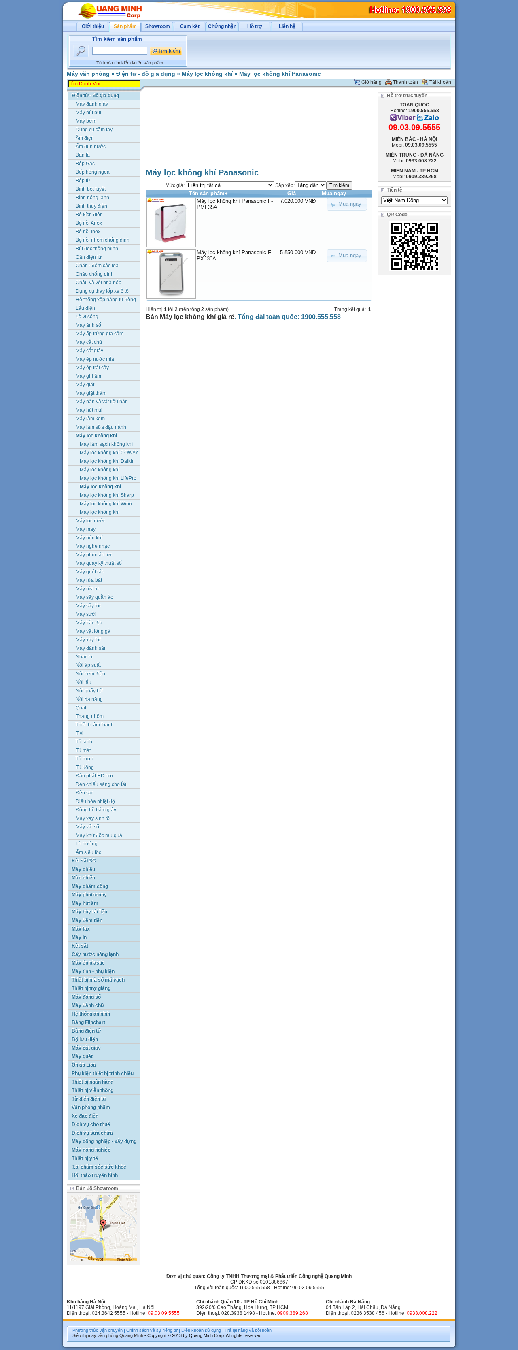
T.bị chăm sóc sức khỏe (99, 1167)
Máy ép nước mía (95, 359)
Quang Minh (131, 1335)
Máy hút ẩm (85, 903)
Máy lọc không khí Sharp (107, 495)
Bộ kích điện (89, 214)
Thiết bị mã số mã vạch (98, 980)
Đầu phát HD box (95, 776)
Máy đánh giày (92, 104)
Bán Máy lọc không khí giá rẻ (190, 316)
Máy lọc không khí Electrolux (99, 470)
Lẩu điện (85, 308)
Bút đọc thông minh (97, 248)
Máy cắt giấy (89, 350)
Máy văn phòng (88, 73)
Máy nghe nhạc (93, 546)
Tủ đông (85, 767)
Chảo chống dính (95, 274)
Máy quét (82, 1056)
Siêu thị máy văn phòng (95, 1335)
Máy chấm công (90, 886)
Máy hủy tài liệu (89, 912)
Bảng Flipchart (88, 1022)
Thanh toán (405, 82)
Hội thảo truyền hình (95, 1175)
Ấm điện (85, 138)
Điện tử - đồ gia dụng (145, 73)
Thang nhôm (90, 716)
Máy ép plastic (88, 963)
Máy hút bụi (88, 112)
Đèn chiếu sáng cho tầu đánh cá (102, 784)
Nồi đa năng (89, 699)
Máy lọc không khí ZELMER (99, 512)
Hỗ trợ (254, 26)
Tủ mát (83, 750)
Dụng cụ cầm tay (94, 129)
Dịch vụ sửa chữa (92, 1133)
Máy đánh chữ (88, 1005)
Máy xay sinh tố (93, 818)
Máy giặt (85, 385)
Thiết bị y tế (85, 1158)
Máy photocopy (89, 895)
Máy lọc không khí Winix (106, 504)
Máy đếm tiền (87, 920)
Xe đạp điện (85, 1116)
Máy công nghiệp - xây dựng (104, 1141)
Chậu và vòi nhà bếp (98, 282)
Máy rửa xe (88, 589)
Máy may (86, 529)
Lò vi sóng (87, 316)
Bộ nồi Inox (88, 231)
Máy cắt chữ (89, 342)
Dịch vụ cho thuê (91, 1124)
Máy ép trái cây (92, 368)
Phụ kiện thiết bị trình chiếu (103, 1073)
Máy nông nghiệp (91, 1150)
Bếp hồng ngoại (93, 172)
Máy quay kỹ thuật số (99, 563)
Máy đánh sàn (91, 648)
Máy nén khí (89, 538)
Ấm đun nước (91, 146)
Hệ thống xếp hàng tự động (106, 299)
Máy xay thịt (89, 640)
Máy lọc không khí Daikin (107, 461)
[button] (347, 204)
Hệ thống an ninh (91, 1014)
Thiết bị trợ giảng (91, 988)
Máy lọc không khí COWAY (109, 453)
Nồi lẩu (83, 682)
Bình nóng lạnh (92, 197)
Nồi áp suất (88, 665)
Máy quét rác (90, 572)
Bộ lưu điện (85, 1039)
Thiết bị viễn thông (92, 1090)
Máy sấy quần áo (94, 597)
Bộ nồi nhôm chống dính (103, 240)
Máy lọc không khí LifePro (108, 478)
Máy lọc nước (91, 521)
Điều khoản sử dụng (201, 1330)
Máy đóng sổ (86, 997)
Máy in (79, 937)
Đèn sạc (85, 793)
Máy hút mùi (89, 410)
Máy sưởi (86, 614)
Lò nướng (87, 844)
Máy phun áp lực (94, 555)
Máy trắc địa (89, 623)
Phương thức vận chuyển (97, 1330)
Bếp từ (83, 180)
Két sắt (80, 946)
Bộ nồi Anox (89, 223)
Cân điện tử (89, 257)
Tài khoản (440, 82)
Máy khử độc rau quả (99, 835)
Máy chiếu (83, 869)
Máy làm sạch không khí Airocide (106, 444)
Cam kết (190, 26)
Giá (291, 193)
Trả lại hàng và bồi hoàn (248, 1330)
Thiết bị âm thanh (95, 725)
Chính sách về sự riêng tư (152, 1330)
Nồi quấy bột (90, 691)
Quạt (81, 708)
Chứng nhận (222, 26)
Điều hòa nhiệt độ (95, 801)
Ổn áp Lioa (84, 1065)
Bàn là (83, 155)
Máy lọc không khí (207, 73)
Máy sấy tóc (89, 606)
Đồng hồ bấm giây (96, 810)
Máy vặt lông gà (93, 631)
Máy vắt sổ (87, 827)
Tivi (79, 733)
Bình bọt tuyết (91, 189)
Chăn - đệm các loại (98, 265)
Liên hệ (287, 26)
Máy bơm (86, 121)
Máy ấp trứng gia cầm (99, 333)
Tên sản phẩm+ (208, 193)
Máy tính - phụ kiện (93, 971)
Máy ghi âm (88, 376)
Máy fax (81, 929)
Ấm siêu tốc (88, 852)
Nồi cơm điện (90, 674)
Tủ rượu (84, 759)
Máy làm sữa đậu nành (101, 427)
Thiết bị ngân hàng (92, 1082)
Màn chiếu (83, 878)
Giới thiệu (93, 26)
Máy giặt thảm (91, 393)
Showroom (157, 26)
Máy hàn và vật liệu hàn (102, 402)
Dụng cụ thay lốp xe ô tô (102, 291)
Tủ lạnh (84, 742)
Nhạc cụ (85, 657)
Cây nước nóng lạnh (95, 954)
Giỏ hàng (371, 82)
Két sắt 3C (84, 861)
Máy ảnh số (88, 325)
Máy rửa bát (89, 580)
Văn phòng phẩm (91, 1107)
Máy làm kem (90, 419)
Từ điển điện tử (89, 1099)
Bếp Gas (85, 163)
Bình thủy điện (91, 206)
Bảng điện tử (86, 1031)
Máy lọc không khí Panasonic (280, 73)
